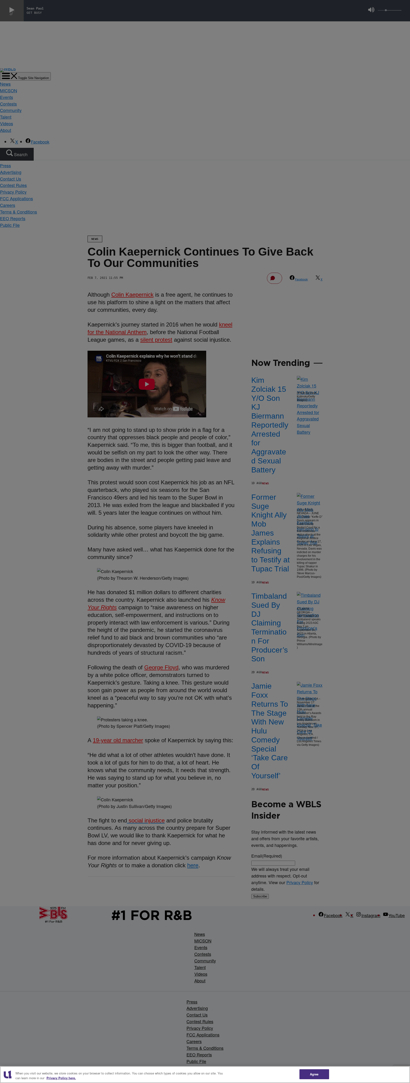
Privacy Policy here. (61, 1078)
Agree (314, 1074)
